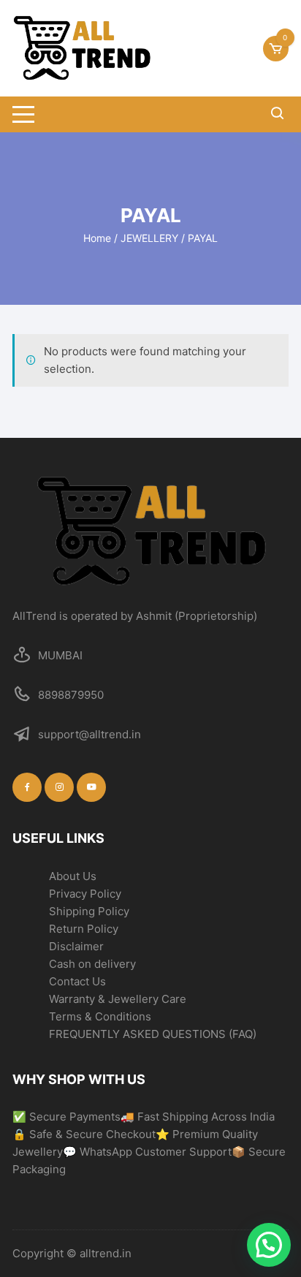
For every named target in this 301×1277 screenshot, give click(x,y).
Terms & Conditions (100, 1016)
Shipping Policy (89, 911)
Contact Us (77, 981)
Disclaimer (76, 946)
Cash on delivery (92, 964)
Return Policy (83, 929)
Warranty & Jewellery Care (117, 999)
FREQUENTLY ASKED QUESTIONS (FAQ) (152, 1034)
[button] (269, 1245)
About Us (72, 876)
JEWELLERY (149, 238)
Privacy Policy (85, 894)
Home (97, 238)
